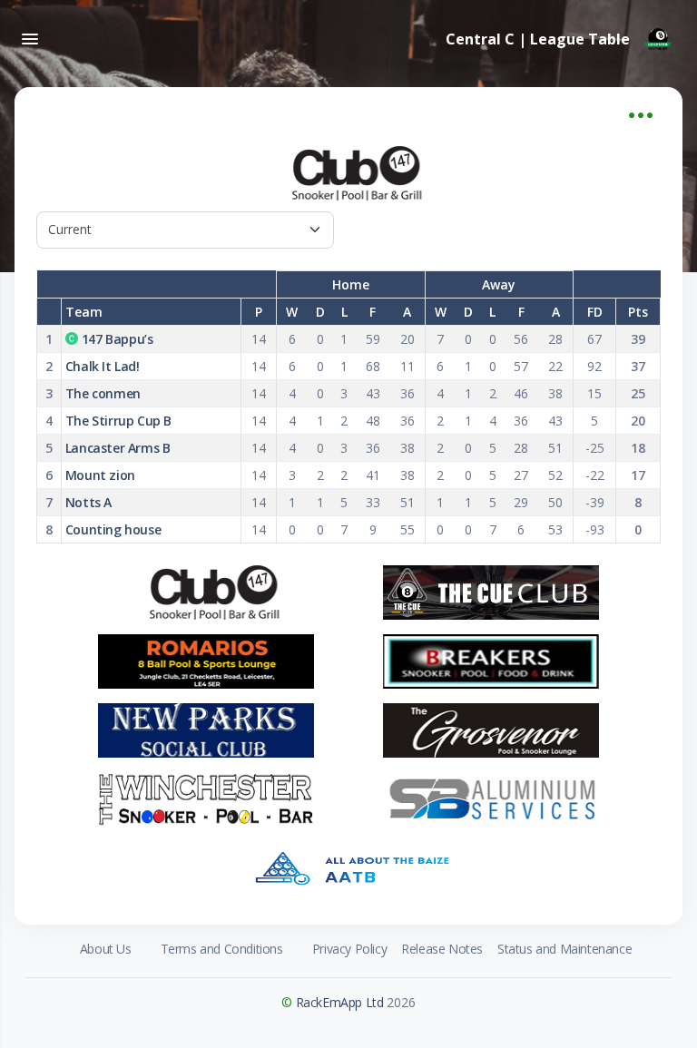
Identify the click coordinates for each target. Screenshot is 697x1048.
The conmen (103, 393)
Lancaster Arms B (118, 447)
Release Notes (442, 948)
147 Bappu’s (117, 339)
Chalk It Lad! (102, 366)
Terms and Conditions (222, 948)
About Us (106, 948)
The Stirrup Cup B (118, 420)
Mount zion (100, 475)
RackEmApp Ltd (340, 1002)
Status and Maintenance (564, 948)
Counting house (113, 529)
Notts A (88, 502)
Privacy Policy (349, 948)
